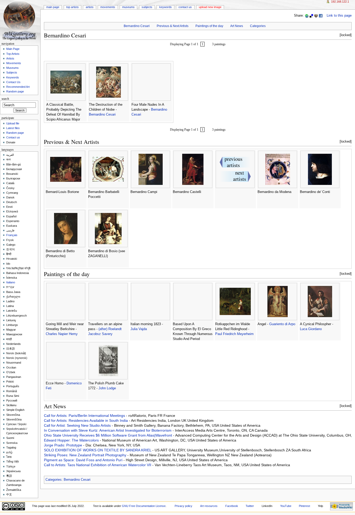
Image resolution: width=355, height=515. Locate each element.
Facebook (231, 505)
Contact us (13, 137)
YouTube (285, 505)
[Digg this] (316, 15)
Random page (15, 91)
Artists (90, 7)
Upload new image (210, 7)
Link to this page (339, 15)
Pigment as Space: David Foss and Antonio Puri (83, 460)
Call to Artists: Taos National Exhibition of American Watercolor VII (98, 465)
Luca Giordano (311, 329)
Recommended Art (18, 86)
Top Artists (72, 7)
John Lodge (107, 388)
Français (11, 235)
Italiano (10, 282)
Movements (107, 7)
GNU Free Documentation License (144, 505)
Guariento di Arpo (282, 324)
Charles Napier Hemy (62, 334)
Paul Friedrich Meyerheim (234, 334)
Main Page (52, 7)
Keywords (165, 7)
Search (5, 99)
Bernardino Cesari (137, 26)
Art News (236, 26)
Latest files (13, 128)
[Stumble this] (306, 15)
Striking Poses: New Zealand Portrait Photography (85, 455)
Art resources (209, 505)
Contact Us (185, 7)
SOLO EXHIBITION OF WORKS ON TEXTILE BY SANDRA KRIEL (98, 450)
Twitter (250, 505)
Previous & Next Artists (172, 26)
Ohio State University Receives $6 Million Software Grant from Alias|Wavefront (108, 435)
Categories (258, 26)
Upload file (12, 123)
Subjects (147, 7)
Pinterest (304, 505)
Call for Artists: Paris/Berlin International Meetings (85, 415)
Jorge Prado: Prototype (63, 445)
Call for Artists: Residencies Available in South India (86, 420)
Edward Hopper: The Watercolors (72, 440)
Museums (128, 7)
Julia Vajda (138, 329)
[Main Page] (20, 20)
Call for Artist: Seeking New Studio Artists (78, 425)
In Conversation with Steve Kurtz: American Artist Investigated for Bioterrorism (108, 430)
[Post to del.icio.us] (311, 15)
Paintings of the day (209, 26)
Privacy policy (183, 505)
